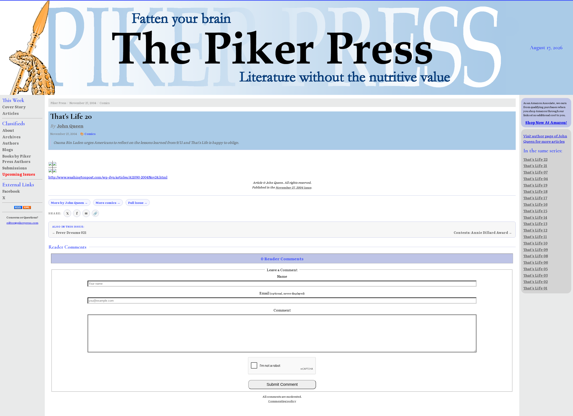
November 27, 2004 (82, 103)
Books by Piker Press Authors (16, 158)
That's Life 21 (535, 165)
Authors (10, 143)
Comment (282, 310)
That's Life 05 (535, 268)
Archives (11, 136)
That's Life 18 (535, 191)
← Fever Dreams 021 (69, 232)
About (8, 130)
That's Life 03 (535, 275)
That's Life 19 (535, 185)
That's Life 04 (535, 178)
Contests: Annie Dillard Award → (483, 232)
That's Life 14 (535, 217)
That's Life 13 (535, 223)
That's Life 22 (535, 159)
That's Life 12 (535, 230)
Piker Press (58, 103)
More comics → (108, 202)
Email (282, 293)
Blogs (7, 149)
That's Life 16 (535, 204)
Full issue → (137, 202)
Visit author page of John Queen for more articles (545, 138)
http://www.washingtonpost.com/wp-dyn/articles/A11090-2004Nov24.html (107, 177)
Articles (10, 113)
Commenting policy (282, 401)
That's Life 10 (535, 243)
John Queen (70, 125)
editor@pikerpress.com (22, 223)
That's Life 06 (535, 262)
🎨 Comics (88, 134)
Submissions (14, 168)
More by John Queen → (69, 202)
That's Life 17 (535, 198)
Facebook (11, 191)
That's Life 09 (535, 249)
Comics (105, 103)
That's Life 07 (535, 172)
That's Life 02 (535, 281)
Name (282, 276)
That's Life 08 (535, 255)
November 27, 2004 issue (293, 187)
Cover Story (14, 106)
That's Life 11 (535, 236)
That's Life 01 (535, 288)
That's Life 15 (535, 210)
